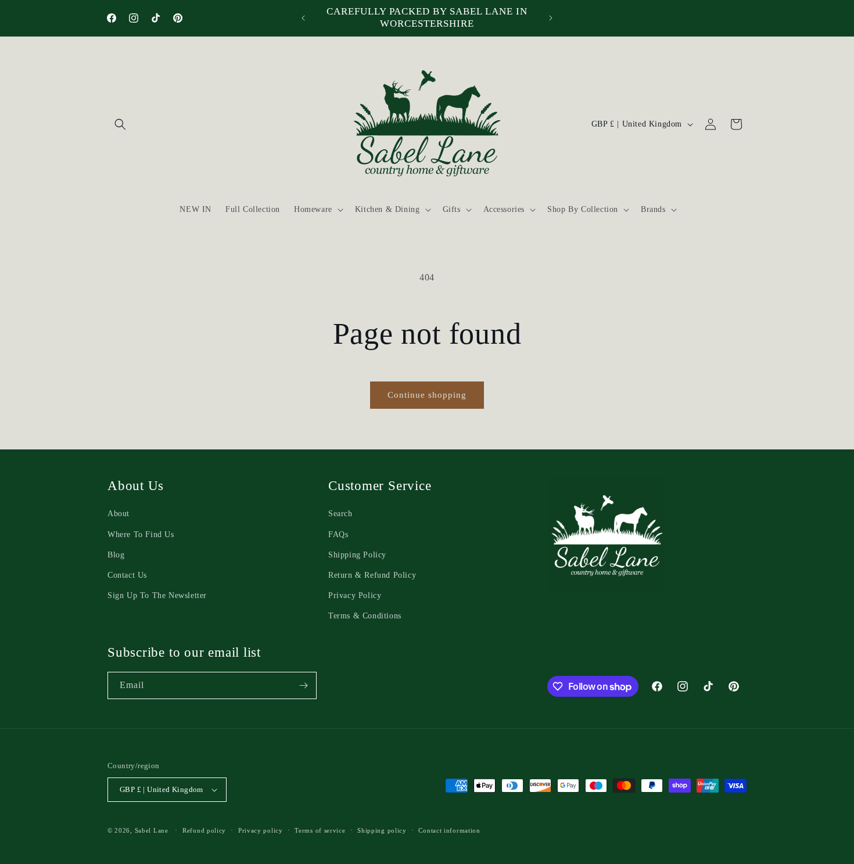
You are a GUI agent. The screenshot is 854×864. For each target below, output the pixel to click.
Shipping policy (382, 830)
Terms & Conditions (364, 615)
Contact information (449, 830)
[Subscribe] (303, 685)
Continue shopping (427, 394)
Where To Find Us (140, 534)
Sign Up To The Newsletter (157, 595)
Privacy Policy (354, 595)
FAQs (338, 534)
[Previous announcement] (303, 18)
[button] (120, 124)
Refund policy (204, 830)
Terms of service (320, 830)
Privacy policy (260, 830)
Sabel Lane (151, 830)
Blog (115, 554)
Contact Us (127, 575)
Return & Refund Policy (372, 575)
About (118, 513)
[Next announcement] (551, 18)
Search (340, 513)
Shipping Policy (357, 554)
